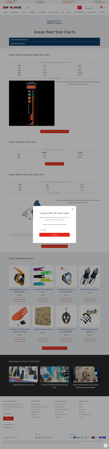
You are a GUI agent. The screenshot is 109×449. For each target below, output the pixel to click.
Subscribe (54, 234)
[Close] (73, 209)
